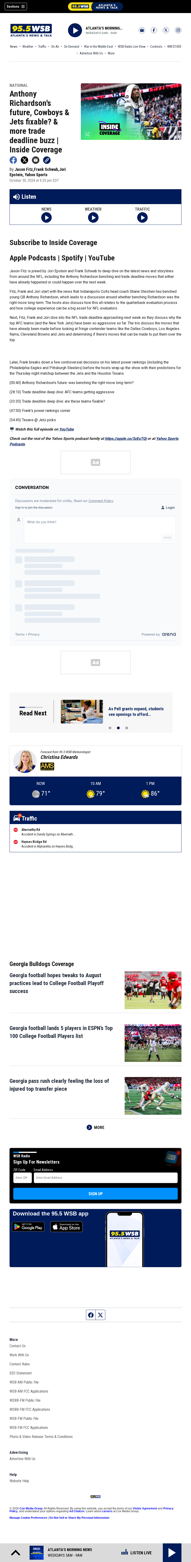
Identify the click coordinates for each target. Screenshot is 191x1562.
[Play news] (46, 217)
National (19, 85)
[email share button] (35, 160)
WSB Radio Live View (131, 46)
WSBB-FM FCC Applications (30, 1409)
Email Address (43, 1170)
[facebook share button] (13, 160)
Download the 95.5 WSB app (51, 1213)
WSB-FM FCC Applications (29, 1427)
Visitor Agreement (145, 1508)
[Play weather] (93, 217)
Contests (156, 46)
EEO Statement (21, 1373)
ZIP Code (19, 1170)
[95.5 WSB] (95, 6)
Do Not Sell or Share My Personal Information (79, 1517)
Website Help (19, 1481)
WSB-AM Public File (24, 1382)
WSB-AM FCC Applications (29, 1391)
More (111, 53)
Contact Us (18, 1346)
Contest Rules (20, 1364)
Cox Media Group (31, 1508)
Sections (13, 6)
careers (107, 1511)
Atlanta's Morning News (104, 28)
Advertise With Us (91, 53)
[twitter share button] (24, 160)
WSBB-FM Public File (25, 1400)
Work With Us (19, 1355)
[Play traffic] (142, 217)
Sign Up (96, 1193)
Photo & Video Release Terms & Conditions (41, 1436)
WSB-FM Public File (24, 1418)
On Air (55, 46)
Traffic (42, 46)
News (13, 46)
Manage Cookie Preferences (28, 1517)
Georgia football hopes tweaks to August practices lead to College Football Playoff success (57, 983)
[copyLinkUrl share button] (47, 160)
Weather (27, 46)
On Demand (71, 46)
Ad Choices (77, 1511)
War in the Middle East (98, 46)
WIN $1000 (174, 46)
